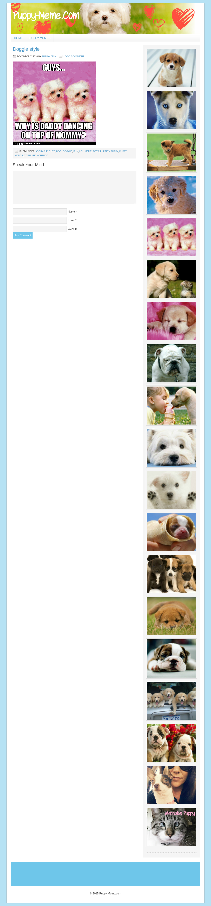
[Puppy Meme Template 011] (171, 490)
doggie (67, 151)
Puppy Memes (39, 38)
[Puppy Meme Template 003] (171, 152)
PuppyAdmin (49, 56)
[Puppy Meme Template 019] (171, 785)
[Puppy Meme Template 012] (171, 532)
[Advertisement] (87, 873)
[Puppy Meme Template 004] (171, 195)
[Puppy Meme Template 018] (171, 743)
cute (52, 151)
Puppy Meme (105, 18)
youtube (42, 155)
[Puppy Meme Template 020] (171, 827)
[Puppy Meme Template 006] (171, 279)
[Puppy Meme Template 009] (171, 406)
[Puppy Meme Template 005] (171, 237)
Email (71, 220)
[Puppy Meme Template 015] (171, 616)
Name (71, 211)
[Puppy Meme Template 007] (171, 321)
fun (75, 151)
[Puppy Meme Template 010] (171, 448)
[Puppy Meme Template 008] (171, 363)
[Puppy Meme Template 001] (171, 68)
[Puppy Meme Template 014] (171, 574)
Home (18, 38)
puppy (114, 151)
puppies (105, 151)
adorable (41, 151)
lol (81, 151)
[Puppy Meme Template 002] (171, 110)
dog (59, 151)
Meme (88, 151)
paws (96, 151)
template (30, 155)
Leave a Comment (73, 56)
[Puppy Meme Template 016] (171, 658)
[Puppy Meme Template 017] (171, 701)
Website (72, 229)
